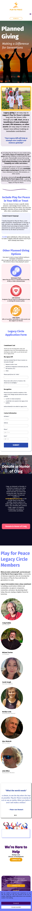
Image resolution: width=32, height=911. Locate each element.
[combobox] (5, 432)
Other (7, 371)
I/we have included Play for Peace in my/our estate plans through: (15, 361)
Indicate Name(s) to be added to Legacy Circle (15, 406)
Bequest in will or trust (11, 364)
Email (5, 436)
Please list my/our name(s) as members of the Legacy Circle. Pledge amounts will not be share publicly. (15, 394)
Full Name (6, 416)
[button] (30, 14)
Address (6, 423)
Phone (6, 429)
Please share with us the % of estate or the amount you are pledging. (14, 381)
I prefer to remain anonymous (13, 398)
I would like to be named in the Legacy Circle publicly (17, 402)
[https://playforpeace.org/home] (16, 5)
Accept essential (16, 907)
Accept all (16, 903)
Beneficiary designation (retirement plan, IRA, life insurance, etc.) (17, 367)
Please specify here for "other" (11, 374)
